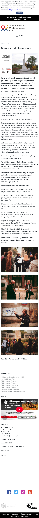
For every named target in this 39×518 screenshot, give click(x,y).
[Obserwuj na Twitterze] (16, 492)
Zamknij (19, 12)
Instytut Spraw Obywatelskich (10, 389)
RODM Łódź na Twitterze (8, 383)
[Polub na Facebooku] (9, 492)
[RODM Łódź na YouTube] (30, 492)
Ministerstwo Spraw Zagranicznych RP (12, 377)
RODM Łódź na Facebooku (9, 381)
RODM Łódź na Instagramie (9, 385)
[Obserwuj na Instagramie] (23, 492)
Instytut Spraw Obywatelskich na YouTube (13, 391)
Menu (21, 36)
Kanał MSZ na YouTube (8, 379)
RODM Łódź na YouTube (8, 387)
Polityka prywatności (15, 9)
